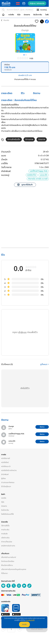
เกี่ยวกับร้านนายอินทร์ (8, 557)
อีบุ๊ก (19, 15)
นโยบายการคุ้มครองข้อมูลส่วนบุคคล (13, 569)
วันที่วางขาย (6, 167)
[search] (3, 10)
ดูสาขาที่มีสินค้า (27, 184)
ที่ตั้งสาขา (4, 573)
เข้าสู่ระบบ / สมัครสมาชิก (37, 3)
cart (23, 3)
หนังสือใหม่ (5, 462)
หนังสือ (11, 15)
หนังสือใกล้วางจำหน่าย (9, 470)
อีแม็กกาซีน (37, 15)
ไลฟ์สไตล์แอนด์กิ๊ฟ (7, 514)
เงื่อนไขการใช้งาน (7, 565)
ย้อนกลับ (6, 20)
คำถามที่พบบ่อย (6, 541)
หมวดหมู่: (5, 175)
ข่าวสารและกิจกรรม (7, 482)
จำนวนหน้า (6, 151)
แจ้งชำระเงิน (5, 537)
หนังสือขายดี (5, 458)
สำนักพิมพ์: (6, 171)
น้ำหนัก (4, 159)
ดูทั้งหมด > (44, 364)
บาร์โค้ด (4, 163)
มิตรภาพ (41, 139)
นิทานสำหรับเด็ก (13, 139)
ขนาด (3, 155)
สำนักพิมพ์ (4, 474)
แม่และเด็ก (43, 175)
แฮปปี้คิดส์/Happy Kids (38, 171)
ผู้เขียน (3, 478)
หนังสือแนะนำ (6, 466)
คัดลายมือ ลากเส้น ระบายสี (37, 178)
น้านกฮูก (25, 30)
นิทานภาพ (29, 139)
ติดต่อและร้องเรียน (7, 561)
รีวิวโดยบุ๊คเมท (6, 486)
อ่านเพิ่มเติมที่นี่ (30, 620)
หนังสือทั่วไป (31, 175)
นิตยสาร (27, 15)
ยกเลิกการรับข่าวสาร (8, 545)
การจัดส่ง (4, 533)
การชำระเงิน (5, 529)
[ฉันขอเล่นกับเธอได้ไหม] (42, 21)
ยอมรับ (24, 624)
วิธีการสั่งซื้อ (5, 525)
